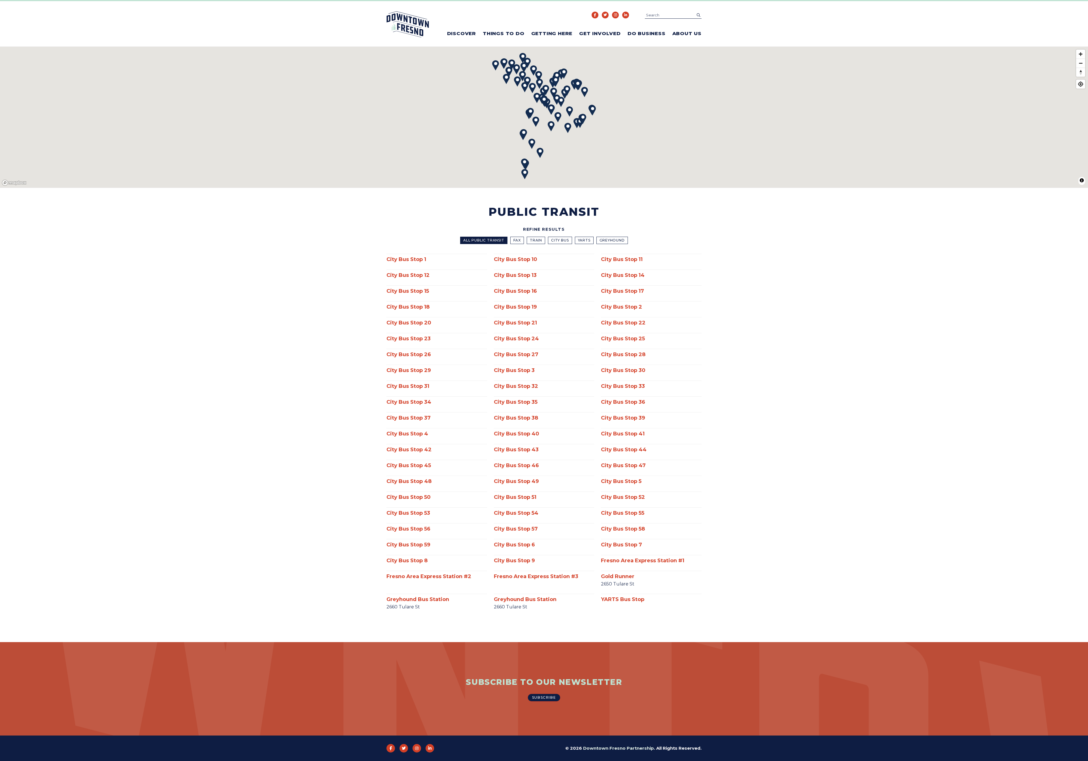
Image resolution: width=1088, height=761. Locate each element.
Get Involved (600, 33)
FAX (517, 240)
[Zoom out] (1080, 63)
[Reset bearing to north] (1080, 72)
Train (536, 240)
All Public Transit (483, 240)
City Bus (560, 240)
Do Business (647, 33)
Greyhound (612, 240)
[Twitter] (605, 15)
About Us (687, 33)
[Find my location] (1080, 84)
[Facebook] (595, 15)
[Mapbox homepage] (14, 182)
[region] (544, 117)
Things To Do (503, 33)
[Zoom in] (1080, 54)
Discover (461, 33)
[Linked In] (625, 15)
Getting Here (552, 33)
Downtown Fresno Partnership (618, 748)
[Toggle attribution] (1081, 180)
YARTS (584, 240)
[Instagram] (615, 15)
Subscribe (544, 697)
